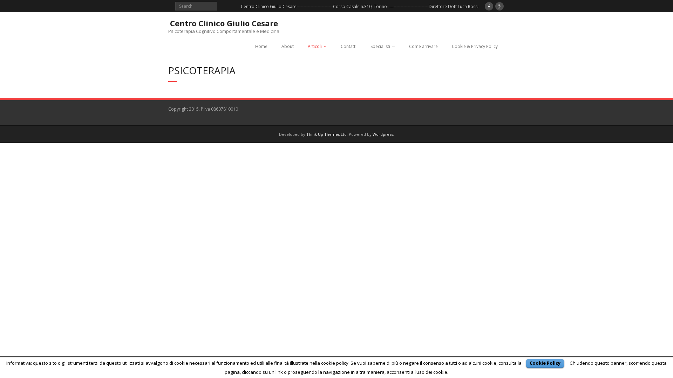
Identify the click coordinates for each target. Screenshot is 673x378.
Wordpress (383, 134)
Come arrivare (423, 46)
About (287, 46)
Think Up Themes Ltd (326, 134)
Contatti (348, 46)
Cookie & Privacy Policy (475, 46)
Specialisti (380, 46)
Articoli (315, 46)
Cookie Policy (545, 363)
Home (261, 46)
